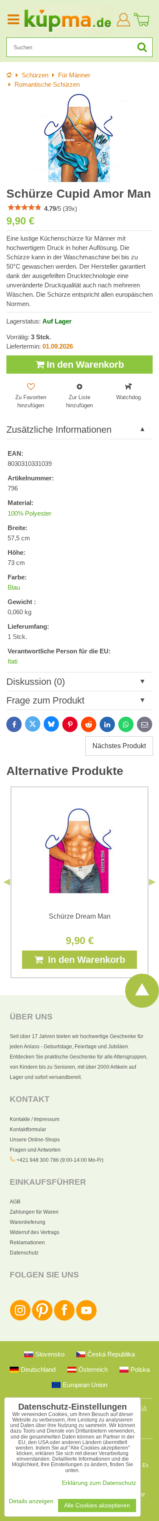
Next (152, 882)
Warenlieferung (27, 1222)
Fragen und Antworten (35, 1150)
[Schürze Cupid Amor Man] (79, 138)
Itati (12, 661)
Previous (7, 882)
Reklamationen (27, 1243)
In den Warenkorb (84, 364)
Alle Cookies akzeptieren (97, 1505)
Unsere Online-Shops (35, 1140)
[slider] (25, 207)
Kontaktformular (28, 1129)
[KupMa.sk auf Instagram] (20, 1319)
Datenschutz (24, 1253)
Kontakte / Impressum (34, 1119)
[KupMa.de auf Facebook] (64, 1319)
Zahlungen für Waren (34, 1212)
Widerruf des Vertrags (34, 1232)
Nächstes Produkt (119, 745)
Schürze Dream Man (80, 916)
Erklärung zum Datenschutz (99, 1483)
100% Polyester (29, 513)
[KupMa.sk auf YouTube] (86, 1319)
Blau (14, 587)
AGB (15, 1202)
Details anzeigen (31, 1501)
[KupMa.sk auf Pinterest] (42, 1319)
